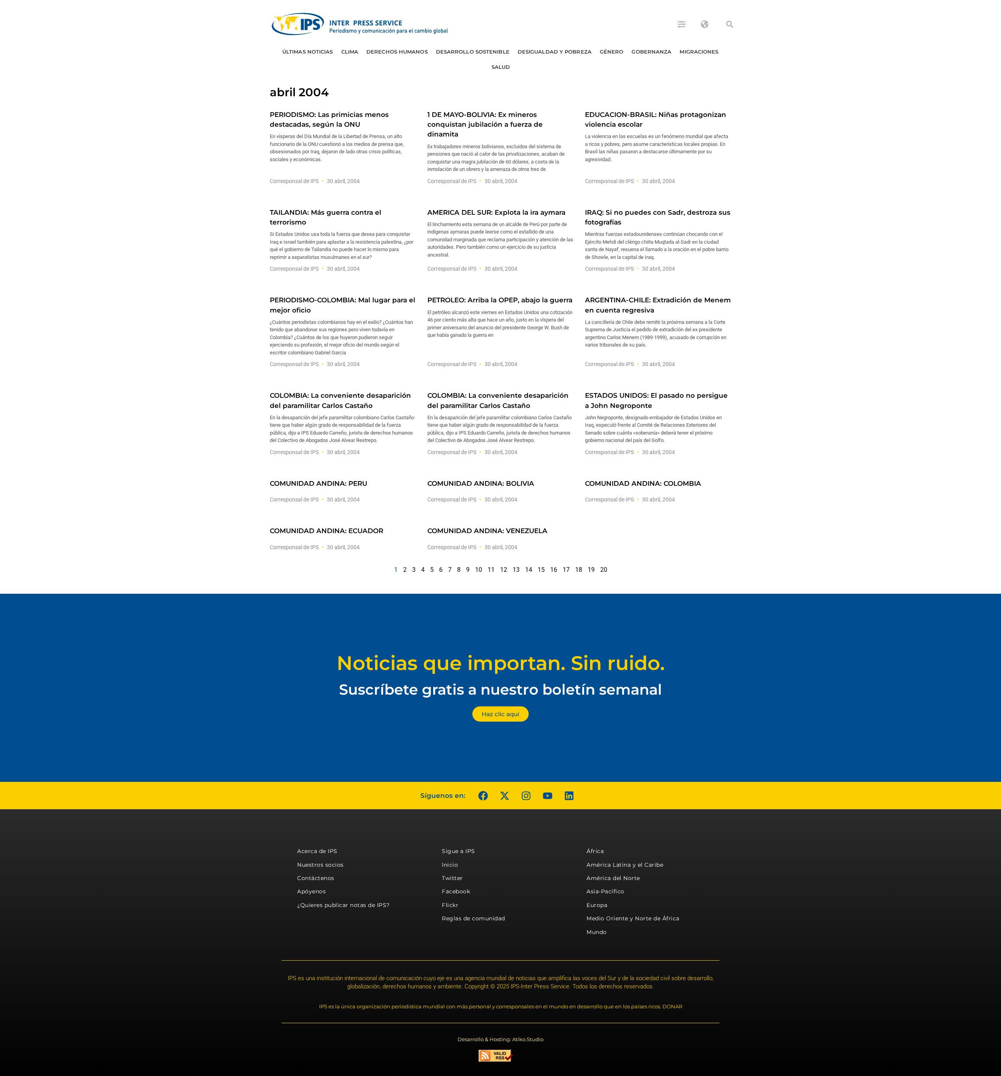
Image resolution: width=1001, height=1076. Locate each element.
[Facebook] (483, 795)
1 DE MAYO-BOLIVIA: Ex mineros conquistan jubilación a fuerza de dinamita (485, 124)
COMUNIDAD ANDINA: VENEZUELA (487, 531)
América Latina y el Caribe (625, 864)
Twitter (452, 878)
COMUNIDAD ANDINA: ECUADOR (326, 531)
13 (516, 569)
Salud (501, 67)
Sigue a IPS (458, 851)
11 (491, 569)
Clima (350, 52)
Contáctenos (315, 878)
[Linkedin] (569, 795)
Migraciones (699, 52)
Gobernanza (651, 52)
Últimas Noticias (307, 52)
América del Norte (613, 878)
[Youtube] (547, 795)
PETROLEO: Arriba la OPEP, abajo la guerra (499, 300)
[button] (730, 24)
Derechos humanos (397, 52)
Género (612, 52)
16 (553, 569)
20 (603, 569)
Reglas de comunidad (473, 918)
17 (566, 569)
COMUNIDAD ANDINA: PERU (318, 483)
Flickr (450, 905)
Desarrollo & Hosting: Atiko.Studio (500, 1039)
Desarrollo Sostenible (472, 52)
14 (528, 569)
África (595, 851)
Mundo (597, 932)
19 (591, 569)
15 (541, 569)
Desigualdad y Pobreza (555, 52)
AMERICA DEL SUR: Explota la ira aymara (496, 212)
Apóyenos (311, 891)
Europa (597, 905)
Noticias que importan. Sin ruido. (501, 663)
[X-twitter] (504, 795)
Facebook (456, 891)
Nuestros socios (320, 864)
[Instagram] (526, 795)
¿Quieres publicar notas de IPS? (343, 905)
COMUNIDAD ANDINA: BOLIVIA (480, 483)
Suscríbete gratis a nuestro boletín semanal (500, 689)
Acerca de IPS (317, 851)
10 (478, 569)
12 (503, 569)
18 (578, 569)
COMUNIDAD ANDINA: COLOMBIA (643, 483)
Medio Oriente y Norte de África (633, 918)
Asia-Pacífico (605, 891)
